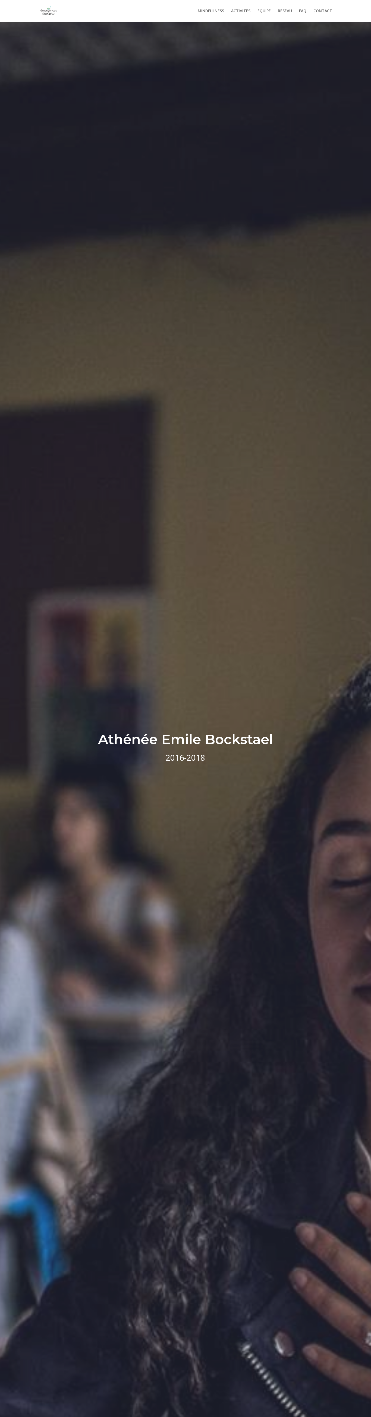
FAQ (302, 11)
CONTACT (322, 11)
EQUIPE (264, 11)
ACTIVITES (240, 11)
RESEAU (285, 11)
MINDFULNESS (211, 11)
